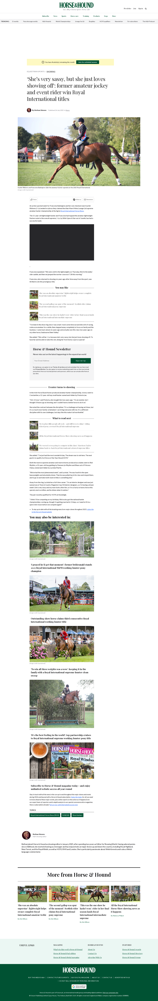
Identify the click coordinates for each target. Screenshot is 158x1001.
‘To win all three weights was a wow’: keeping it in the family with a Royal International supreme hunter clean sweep (59, 672)
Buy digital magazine (80, 977)
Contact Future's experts (58, 977)
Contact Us (92, 953)
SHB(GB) (65, 815)
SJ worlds (15, 21)
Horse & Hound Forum (131, 957)
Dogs (106, 16)
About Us (91, 949)
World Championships (63, 21)
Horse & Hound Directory (132, 953)
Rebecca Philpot (118, 916)
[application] (62, 242)
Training (86, 16)
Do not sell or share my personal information (79, 981)
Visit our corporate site (110, 992)
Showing (51, 71)
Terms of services (59, 367)
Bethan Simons (40, 110)
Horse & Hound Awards (131, 949)
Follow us (78, 199)
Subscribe (45, 16)
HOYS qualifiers (105, 21)
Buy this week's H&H (36, 977)
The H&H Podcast (149, 21)
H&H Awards (46, 21)
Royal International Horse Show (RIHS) (45, 815)
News (55, 16)
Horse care (74, 16)
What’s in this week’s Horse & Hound (67, 949)
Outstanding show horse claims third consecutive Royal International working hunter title (60, 620)
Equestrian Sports (35, 71)
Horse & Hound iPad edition (64, 953)
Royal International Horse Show (72, 211)
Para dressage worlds (30, 21)
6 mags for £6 (79, 21)
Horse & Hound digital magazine (66, 957)
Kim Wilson (23, 919)
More (114, 16)
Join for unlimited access (87, 62)
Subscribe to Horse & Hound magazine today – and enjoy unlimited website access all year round (60, 787)
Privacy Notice (40, 369)
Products (96, 16)
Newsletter (119, 21)
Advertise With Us (95, 957)
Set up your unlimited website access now (64, 805)
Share (35, 199)
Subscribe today (76, 797)
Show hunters (77, 815)
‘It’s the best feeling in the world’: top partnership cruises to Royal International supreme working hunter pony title (61, 737)
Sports (64, 16)
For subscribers (132, 21)
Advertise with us (122, 977)
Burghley (92, 21)
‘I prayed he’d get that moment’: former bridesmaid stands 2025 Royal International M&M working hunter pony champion (61, 567)
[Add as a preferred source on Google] (79, 986)
